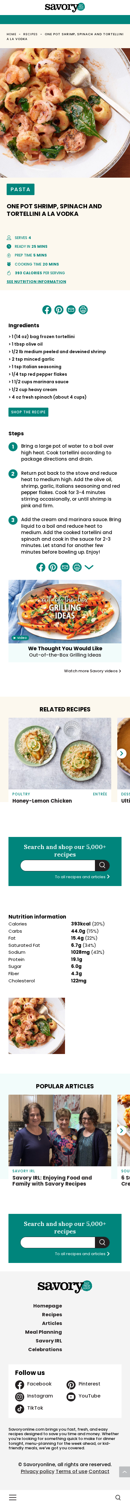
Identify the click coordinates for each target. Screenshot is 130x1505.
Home (12, 34)
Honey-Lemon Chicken (42, 800)
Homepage (47, 1305)
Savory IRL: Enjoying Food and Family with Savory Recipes (52, 1180)
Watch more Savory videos (91, 671)
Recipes (30, 34)
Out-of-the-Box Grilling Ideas (65, 654)
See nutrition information (36, 281)
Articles (52, 1323)
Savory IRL (49, 1340)
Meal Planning (43, 1332)
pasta (21, 189)
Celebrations (45, 1349)
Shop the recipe (28, 413)
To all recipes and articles (80, 877)
